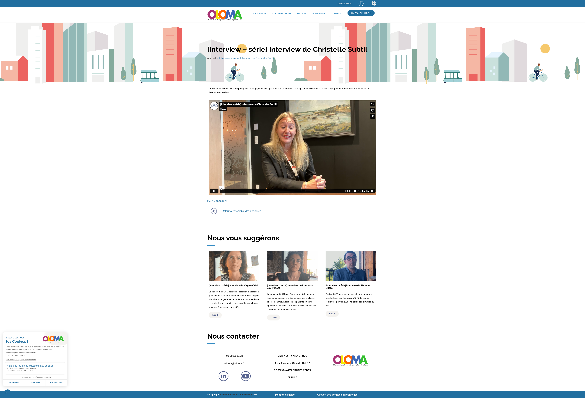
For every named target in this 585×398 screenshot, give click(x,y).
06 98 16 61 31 (234, 355)
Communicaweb (228, 394)
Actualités (318, 13)
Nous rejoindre (281, 13)
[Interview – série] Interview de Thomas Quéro (348, 286)
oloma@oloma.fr (234, 363)
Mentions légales (285, 394)
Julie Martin (246, 394)
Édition (301, 13)
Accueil (211, 58)
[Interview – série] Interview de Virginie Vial (233, 285)
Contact (336, 13)
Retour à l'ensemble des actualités (241, 211)
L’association (258, 13)
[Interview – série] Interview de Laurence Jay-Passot (290, 286)
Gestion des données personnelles (337, 394)
